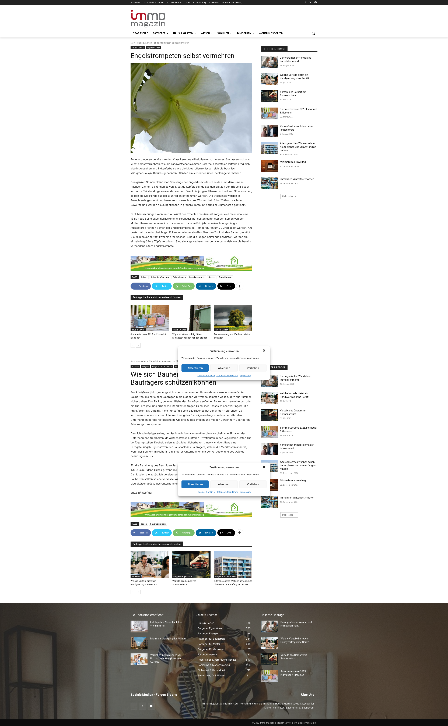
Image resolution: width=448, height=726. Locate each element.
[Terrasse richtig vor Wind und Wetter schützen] (233, 318)
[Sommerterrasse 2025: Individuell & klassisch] (150, 318)
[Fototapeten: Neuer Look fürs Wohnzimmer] (139, 626)
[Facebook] (306, 3)
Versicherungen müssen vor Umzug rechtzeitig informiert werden (166, 658)
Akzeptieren (195, 367)
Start (133, 42)
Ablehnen (224, 367)
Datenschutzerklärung (227, 375)
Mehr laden (287, 196)
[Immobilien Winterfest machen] (269, 183)
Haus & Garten (144, 42)
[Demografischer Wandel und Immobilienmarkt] (269, 62)
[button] (264, 351)
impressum (245, 375)
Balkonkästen (179, 277)
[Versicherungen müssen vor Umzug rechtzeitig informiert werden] (139, 659)
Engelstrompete (197, 277)
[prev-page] (133, 345)
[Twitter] (311, 3)
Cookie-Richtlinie (206, 375)
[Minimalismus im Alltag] (269, 166)
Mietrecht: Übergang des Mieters (168, 638)
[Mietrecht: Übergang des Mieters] (139, 643)
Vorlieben (253, 367)
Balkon (144, 277)
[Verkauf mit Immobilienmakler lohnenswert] (269, 131)
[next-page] (138, 345)
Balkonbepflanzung (160, 277)
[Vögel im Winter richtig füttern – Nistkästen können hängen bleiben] (191, 318)
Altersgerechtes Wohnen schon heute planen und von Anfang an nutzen (298, 147)
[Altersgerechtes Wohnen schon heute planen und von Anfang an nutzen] (269, 148)
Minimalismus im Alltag (293, 162)
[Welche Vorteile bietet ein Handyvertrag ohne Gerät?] (269, 79)
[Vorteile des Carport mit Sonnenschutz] (269, 96)
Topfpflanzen (225, 277)
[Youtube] (315, 3)
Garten (211, 277)
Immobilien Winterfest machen (297, 179)
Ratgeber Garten (153, 48)
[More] (239, 286)
